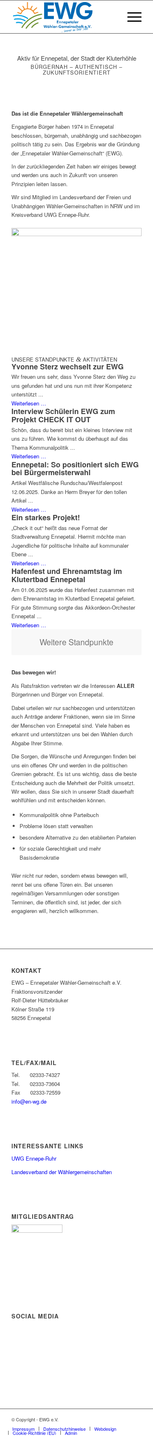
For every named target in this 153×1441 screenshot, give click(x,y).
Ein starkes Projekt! (45, 517)
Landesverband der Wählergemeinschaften (61, 1172)
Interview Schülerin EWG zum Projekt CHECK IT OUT (63, 415)
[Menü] (130, 16)
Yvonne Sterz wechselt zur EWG (67, 366)
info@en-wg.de (29, 1101)
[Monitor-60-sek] (76, 234)
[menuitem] (130, 16)
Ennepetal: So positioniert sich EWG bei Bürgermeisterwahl (75, 468)
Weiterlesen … (28, 403)
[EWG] (63, 16)
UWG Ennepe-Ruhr (33, 1158)
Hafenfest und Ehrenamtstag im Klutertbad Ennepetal (66, 575)
